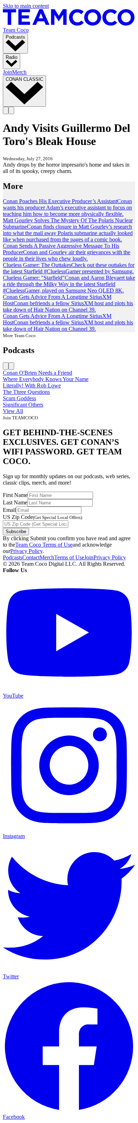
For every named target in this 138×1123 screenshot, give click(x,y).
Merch (19, 72)
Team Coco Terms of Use (44, 545)
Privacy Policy (26, 551)
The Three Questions (26, 392)
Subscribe (16, 531)
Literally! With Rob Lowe (32, 385)
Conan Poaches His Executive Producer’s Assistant (60, 201)
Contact (31, 557)
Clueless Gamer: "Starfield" (34, 278)
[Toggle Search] (5, 110)
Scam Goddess (19, 398)
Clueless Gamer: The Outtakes (37, 265)
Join (7, 72)
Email (9, 510)
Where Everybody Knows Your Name (45, 379)
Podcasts (12, 557)
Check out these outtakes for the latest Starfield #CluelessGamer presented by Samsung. (68, 268)
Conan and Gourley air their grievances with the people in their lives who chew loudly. (66, 255)
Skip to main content (26, 6)
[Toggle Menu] (11, 110)
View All (13, 411)
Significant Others (23, 405)
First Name (15, 495)
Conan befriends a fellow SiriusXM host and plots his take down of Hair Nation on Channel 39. (68, 306)
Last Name (15, 502)
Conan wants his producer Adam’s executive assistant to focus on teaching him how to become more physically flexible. (67, 207)
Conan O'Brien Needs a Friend (37, 373)
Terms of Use (69, 557)
